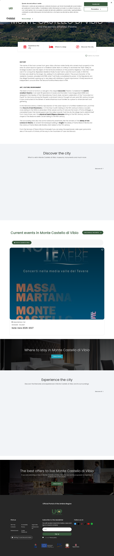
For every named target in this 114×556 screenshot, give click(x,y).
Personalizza (95, 9)
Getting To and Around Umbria (22, 537)
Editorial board (14, 530)
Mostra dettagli (26, 18)
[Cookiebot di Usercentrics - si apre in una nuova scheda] (11, 18)
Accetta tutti (95, 4)
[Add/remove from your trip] (23, 174)
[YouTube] (88, 524)
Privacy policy (53, 537)
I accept (51, 537)
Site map (13, 524)
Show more (57, 356)
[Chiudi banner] (111, 2)
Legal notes (35, 524)
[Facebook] (75, 524)
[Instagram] (82, 524)
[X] (78, 524)
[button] (24, 531)
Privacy (23, 527)
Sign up (57, 534)
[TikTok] (85, 524)
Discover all (98, 168)
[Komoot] (92, 524)
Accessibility (24, 524)
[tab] (21, 242)
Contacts (13, 527)
